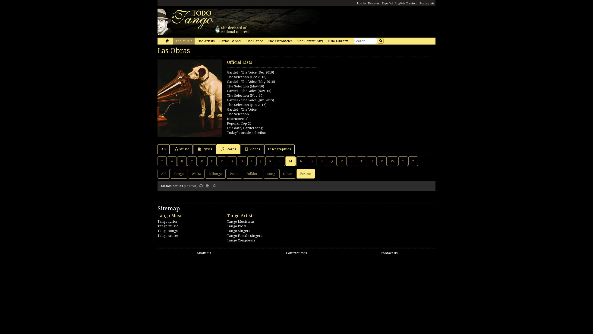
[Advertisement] (366, 91)
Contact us (389, 253)
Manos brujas (172, 186)
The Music (183, 41)
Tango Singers (238, 231)
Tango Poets (236, 226)
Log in (361, 3)
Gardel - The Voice (242, 109)
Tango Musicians (241, 221)
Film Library (338, 41)
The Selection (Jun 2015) (246, 105)
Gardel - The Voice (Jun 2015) (250, 100)
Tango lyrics (167, 221)
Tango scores (168, 236)
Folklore (252, 174)
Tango (179, 174)
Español (387, 3)
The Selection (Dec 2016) (246, 77)
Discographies (279, 149)
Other (287, 174)
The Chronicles (280, 41)
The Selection (238, 114)
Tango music (168, 226)
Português (427, 3)
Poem (234, 174)
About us (204, 253)
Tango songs (168, 231)
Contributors (296, 253)
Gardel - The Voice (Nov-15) (249, 91)
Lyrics (207, 149)
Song (271, 174)
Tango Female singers (244, 236)
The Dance (254, 41)
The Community (310, 41)
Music (184, 149)
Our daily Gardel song (245, 128)
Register (374, 3)
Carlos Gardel (230, 41)
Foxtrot (305, 174)
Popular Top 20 (239, 123)
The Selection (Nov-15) (245, 95)
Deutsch (411, 3)
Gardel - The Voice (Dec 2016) (250, 72)
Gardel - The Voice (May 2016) (251, 82)
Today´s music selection (246, 133)
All (163, 149)
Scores (231, 149)
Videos (254, 149)
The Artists (206, 41)
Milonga (215, 174)
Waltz (196, 174)
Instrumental (238, 119)
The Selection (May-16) (245, 86)
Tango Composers (241, 240)
